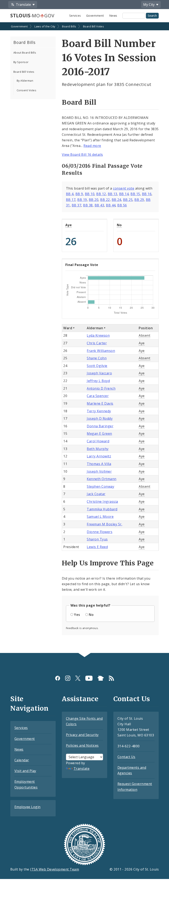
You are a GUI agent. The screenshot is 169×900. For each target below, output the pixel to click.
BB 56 (122, 205)
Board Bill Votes (93, 26)
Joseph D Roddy (100, 418)
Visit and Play (25, 771)
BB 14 (124, 194)
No (119, 225)
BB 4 (70, 194)
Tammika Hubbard (102, 509)
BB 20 (93, 199)
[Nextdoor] (100, 678)
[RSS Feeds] (111, 678)
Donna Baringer (100, 426)
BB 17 (70, 199)
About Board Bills (24, 52)
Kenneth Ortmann (101, 479)
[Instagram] (67, 678)
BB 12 (101, 194)
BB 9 (79, 194)
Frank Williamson (101, 350)
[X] (77, 678)
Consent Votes (26, 90)
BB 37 (76, 205)
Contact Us (126, 757)
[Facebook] (57, 678)
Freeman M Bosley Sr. (104, 524)
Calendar (21, 760)
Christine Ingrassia (102, 501)
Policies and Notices (82, 745)
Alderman (95, 328)
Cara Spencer (98, 396)
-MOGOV (32, 15)
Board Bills (69, 26)
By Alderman (25, 80)
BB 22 (105, 199)
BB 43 (99, 205)
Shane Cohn (97, 358)
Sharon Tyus (97, 539)
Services (75, 16)
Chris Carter (97, 343)
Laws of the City (44, 26)
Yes (77, 614)
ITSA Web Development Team (54, 869)
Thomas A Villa (99, 464)
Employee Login (27, 807)
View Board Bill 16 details (82, 154)
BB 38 (88, 205)
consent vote (123, 188)
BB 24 (116, 199)
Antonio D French (101, 388)
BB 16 (146, 194)
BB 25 (128, 199)
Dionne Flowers (99, 532)
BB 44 (110, 205)
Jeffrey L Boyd (98, 381)
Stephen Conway (100, 486)
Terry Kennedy (99, 411)
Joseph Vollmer (99, 471)
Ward (67, 328)
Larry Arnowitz (99, 456)
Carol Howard (98, 441)
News (113, 16)
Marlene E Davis (100, 403)
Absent (144, 335)
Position (146, 328)
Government (95, 16)
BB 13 (112, 194)
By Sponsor (21, 62)
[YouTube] (89, 678)
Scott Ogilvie (97, 365)
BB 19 (82, 199)
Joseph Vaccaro (99, 373)
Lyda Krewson (98, 335)
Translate (81, 768)
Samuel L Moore (100, 516)
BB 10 (89, 194)
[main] (84, 338)
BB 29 (139, 199)
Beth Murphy (97, 448)
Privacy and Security (82, 734)
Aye (68, 225)
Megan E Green (99, 433)
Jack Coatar (96, 494)
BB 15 (135, 194)
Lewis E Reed (97, 547)
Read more (92, 145)
